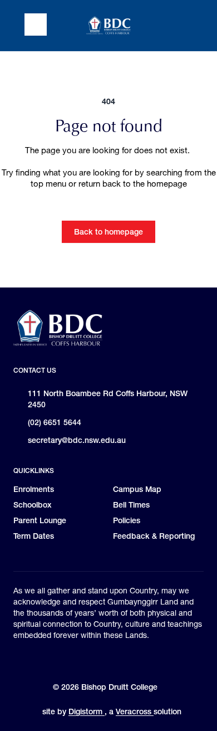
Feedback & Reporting (154, 536)
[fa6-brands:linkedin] (139, 660)
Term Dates (33, 536)
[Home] (108, 25)
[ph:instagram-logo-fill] (84, 660)
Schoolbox (32, 505)
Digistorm (86, 711)
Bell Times (131, 505)
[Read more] (84, 660)
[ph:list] (35, 24)
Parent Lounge (39, 520)
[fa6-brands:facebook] (111, 660)
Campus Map (137, 489)
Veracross (135, 711)
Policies (126, 520)
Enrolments (33, 489)
